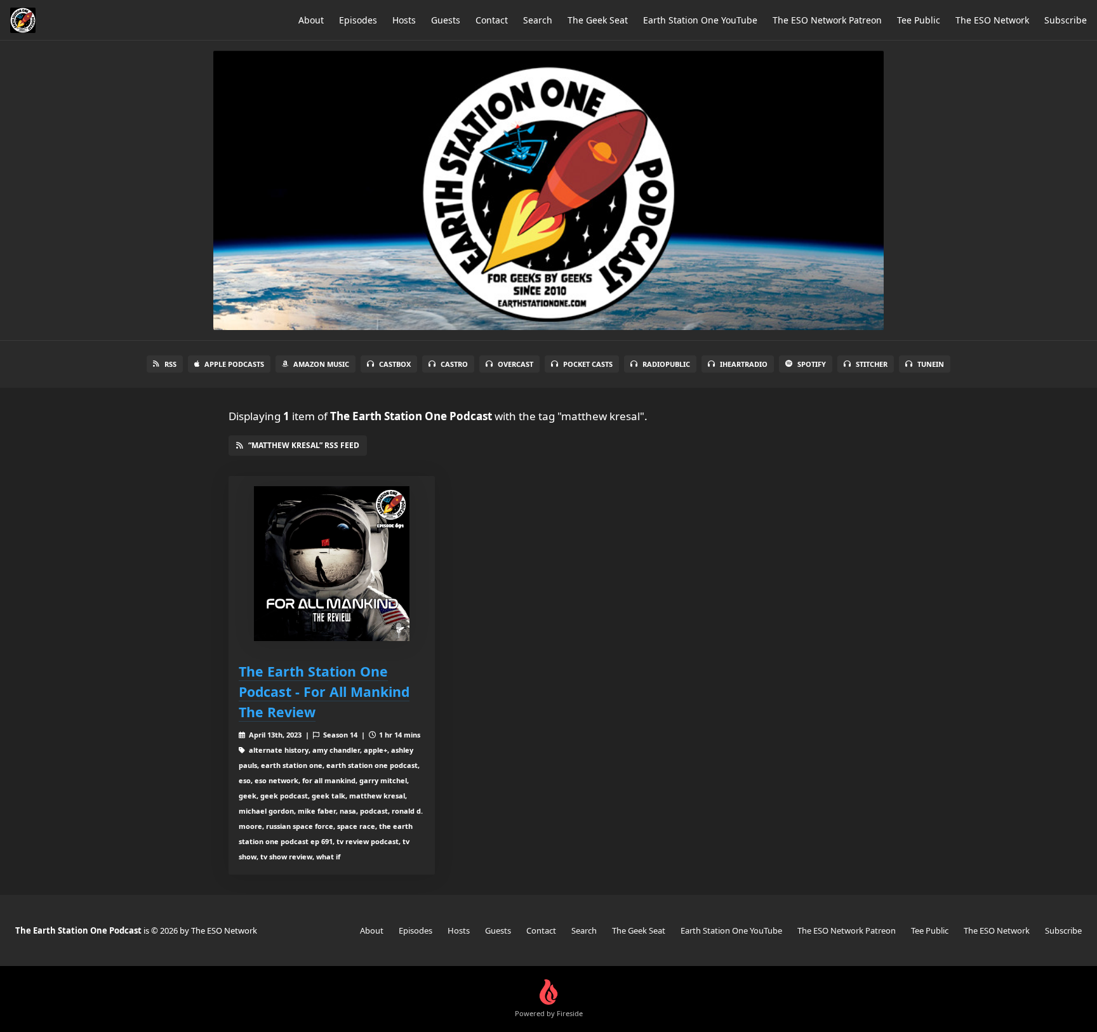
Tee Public (918, 20)
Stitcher (872, 364)
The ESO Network (992, 20)
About (311, 20)
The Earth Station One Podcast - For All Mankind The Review (324, 691)
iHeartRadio (744, 364)
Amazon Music (321, 364)
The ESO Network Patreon (827, 20)
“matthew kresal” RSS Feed (303, 445)
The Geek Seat (598, 20)
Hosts (404, 20)
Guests (445, 20)
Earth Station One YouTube (700, 20)
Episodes (358, 20)
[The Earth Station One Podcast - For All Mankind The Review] (332, 564)
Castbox (395, 364)
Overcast (515, 364)
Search (537, 20)
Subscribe (1065, 20)
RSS (170, 364)
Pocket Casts (588, 364)
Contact (491, 20)
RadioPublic (666, 364)
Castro (454, 364)
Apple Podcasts (234, 364)
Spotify (811, 364)
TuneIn (930, 364)
